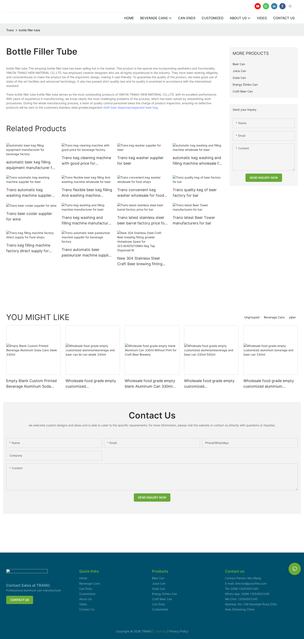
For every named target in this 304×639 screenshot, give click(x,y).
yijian (292, 317)
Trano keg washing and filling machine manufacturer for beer (87, 220)
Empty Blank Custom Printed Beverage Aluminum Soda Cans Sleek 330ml (31, 384)
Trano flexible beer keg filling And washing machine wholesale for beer (87, 193)
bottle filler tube (29, 30)
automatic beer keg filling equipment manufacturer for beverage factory (31, 165)
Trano (10, 30)
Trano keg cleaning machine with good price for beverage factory (86, 161)
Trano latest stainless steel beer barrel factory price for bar (141, 220)
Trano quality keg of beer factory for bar (195, 193)
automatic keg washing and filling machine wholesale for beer (198, 161)
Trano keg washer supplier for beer (140, 160)
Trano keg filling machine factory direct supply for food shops (28, 248)
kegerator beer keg (145, 107)
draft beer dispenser (117, 107)
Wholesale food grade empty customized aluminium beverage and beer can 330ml (269, 384)
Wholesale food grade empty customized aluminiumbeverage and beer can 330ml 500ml (209, 384)
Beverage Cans (274, 317)
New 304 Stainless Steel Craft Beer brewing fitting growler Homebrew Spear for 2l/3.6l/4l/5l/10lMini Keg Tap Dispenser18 (140, 261)
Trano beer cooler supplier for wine (29, 216)
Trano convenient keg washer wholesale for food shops (140, 193)
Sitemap (161, 631)
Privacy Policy (178, 631)
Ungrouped (252, 317)
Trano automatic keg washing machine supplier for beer (28, 193)
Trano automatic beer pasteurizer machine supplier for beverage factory (87, 252)
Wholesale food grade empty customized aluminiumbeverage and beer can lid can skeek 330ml (91, 384)
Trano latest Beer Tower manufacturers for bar (194, 220)
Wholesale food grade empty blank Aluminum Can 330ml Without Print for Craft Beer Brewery (150, 384)
